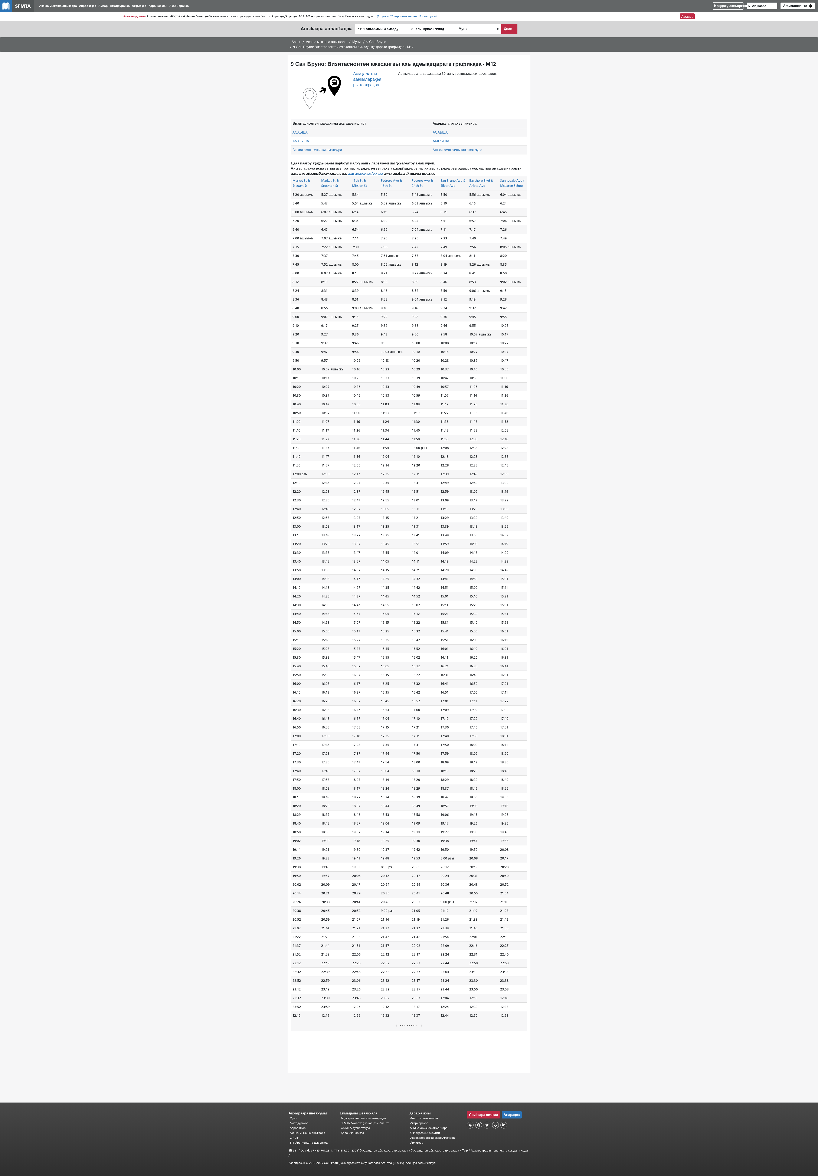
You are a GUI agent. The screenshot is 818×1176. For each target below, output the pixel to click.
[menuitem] (58, 6)
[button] (798, 6)
